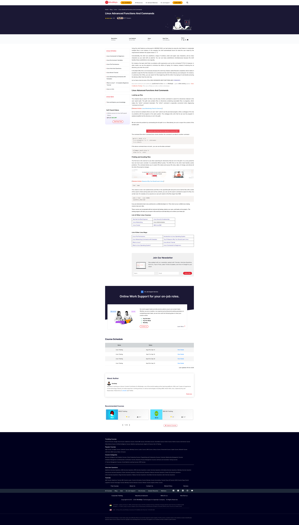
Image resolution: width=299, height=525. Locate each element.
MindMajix (140, 499)
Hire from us (183, 495)
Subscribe (188, 273)
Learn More (180, 326)
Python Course (176, 441)
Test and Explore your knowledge (116, 102)
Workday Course (134, 449)
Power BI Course (109, 441)
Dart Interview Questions (169, 474)
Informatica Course (149, 441)
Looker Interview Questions (153, 470)
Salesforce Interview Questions (112, 470)
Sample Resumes (153, 491)
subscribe (177, 2)
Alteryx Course (157, 449)
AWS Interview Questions (127, 470)
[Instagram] (187, 490)
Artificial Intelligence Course (123, 444)
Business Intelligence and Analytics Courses (116, 457)
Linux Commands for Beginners (115, 56)
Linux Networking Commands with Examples (116, 77)
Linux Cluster (136, 225)
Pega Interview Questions (125, 474)
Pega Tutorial (185, 480)
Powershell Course (166, 449)
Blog (111, 9)
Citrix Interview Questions (112, 474)
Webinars (163, 491)
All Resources (139, 2)
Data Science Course (111, 444)
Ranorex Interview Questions (157, 472)
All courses (126, 2)
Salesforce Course (129, 441)
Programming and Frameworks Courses (150, 457)
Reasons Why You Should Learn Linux (152, 181)
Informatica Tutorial (141, 480)
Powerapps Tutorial (119, 482)
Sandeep (114, 383)
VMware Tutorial (146, 482)
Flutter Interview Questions (128, 472)
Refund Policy (168, 486)
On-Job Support (165, 2)
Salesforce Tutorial (116, 480)
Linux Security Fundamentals (162, 219)
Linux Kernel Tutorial (112, 72)
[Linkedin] (183, 490)
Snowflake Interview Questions (154, 474)
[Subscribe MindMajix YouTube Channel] (163, 178)
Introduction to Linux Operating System (174, 236)
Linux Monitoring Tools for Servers (152, 108)
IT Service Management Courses (113, 462)
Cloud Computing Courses (133, 457)
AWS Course (150, 449)
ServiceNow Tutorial (160, 480)
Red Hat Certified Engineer (140, 219)
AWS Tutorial (108, 480)
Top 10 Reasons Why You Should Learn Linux (176, 239)
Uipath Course (174, 449)
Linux (115, 9)
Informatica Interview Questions (169, 470)
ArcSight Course (116, 449)
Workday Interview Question (184, 470)
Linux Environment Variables (115, 60)
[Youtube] (192, 490)
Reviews (185, 486)
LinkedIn (124, 390)
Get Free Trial (118, 121)
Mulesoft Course (183, 449)
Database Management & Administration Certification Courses (121, 459)
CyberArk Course (125, 449)
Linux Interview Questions (114, 68)
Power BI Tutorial (170, 480)
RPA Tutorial (125, 480)
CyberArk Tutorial (110, 482)
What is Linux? (137, 242)
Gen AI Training (157, 444)
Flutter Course (168, 441)
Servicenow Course (185, 441)
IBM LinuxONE (157, 225)
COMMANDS (176, 80)
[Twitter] (178, 490)
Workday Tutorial (150, 480)
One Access (141, 491)
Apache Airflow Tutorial (156, 482)
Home (106, 9)
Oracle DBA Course (139, 441)
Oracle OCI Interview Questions (173, 472)
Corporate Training (117, 495)
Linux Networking (138, 222)
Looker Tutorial (132, 480)
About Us (132, 486)
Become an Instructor (141, 495)
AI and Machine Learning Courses (130, 462)
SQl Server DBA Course (111, 451)
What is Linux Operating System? (142, 245)
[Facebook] (173, 490)
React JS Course (122, 451)
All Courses (108, 491)
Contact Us (149, 486)
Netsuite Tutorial (138, 482)
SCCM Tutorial (178, 480)
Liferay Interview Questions (143, 472)
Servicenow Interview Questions (113, 472)
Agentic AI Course (148, 444)
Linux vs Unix (110, 89)
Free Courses (115, 486)
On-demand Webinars (152, 2)
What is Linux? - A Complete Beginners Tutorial (118, 84)
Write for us (164, 495)
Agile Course (108, 449)
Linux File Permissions (113, 64)
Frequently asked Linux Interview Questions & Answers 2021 (163, 131)
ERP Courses (142, 462)
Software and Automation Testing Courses (167, 459)
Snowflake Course (159, 441)
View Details (181, 349)
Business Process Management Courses (146, 459)
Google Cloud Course (119, 441)
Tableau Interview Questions (139, 474)
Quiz (121, 491)
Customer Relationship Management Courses (172, 457)
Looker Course (142, 449)
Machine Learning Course (137, 444)
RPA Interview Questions (140, 470)
